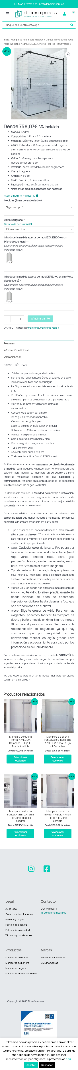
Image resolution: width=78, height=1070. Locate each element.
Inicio (6, 39)
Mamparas (16, 39)
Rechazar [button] (47, 1065)
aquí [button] (68, 1059)
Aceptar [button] (31, 1065)
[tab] (39, 343)
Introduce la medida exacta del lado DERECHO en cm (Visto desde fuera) (38, 278)
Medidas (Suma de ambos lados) (23, 200)
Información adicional (16, 350)
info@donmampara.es (53, 912)
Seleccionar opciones (20, 758)
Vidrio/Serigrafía (14, 220)
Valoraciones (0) (13, 357)
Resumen (9, 343)
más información (17, 1059)
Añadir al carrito (40, 318)
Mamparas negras (34, 39)
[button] (7, 14)
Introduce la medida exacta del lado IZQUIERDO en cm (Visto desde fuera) (35, 239)
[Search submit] (72, 25)
